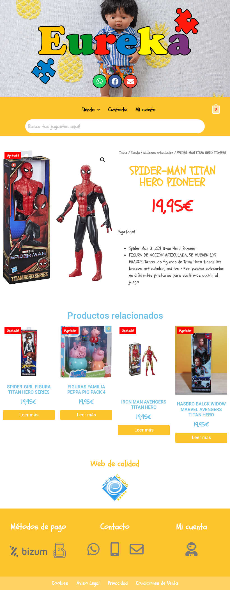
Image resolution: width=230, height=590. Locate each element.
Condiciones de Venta (157, 583)
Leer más (28, 415)
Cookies (60, 583)
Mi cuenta (145, 109)
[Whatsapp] (100, 81)
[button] (91, 109)
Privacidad (118, 583)
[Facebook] (115, 81)
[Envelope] (130, 81)
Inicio (123, 152)
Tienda (88, 109)
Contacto (117, 109)
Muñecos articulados (158, 152)
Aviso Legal (88, 583)
